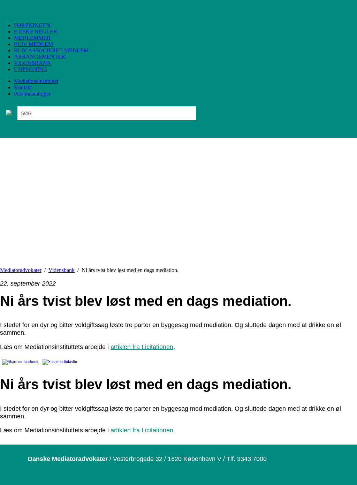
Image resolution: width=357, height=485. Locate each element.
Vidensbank (61, 270)
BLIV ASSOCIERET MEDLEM (51, 50)
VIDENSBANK (32, 63)
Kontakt (23, 87)
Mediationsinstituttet (36, 81)
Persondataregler (32, 94)
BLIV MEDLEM (33, 44)
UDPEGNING (30, 69)
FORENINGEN (32, 25)
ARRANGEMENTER (39, 57)
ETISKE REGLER (35, 32)
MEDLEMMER (32, 38)
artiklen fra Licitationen (142, 346)
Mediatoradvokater (20, 270)
